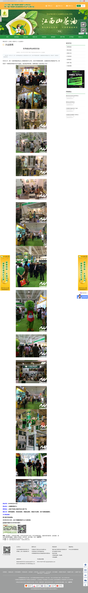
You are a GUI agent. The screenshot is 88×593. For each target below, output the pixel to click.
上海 (84, 1)
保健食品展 (10, 571)
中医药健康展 (18, 571)
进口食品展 (42, 571)
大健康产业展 (78, 571)
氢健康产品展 (70, 571)
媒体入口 (70, 5)
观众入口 (60, 5)
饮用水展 (36, 571)
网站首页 (5, 41)
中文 (79, 5)
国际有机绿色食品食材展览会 (72, 95)
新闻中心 (80, 36)
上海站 (10, 41)
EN (83, 5)
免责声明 (39, 537)
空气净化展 (48, 571)
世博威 (7, 517)
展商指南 (16, 36)
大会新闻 (20, 41)
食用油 (15, 63)
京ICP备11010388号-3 (52, 588)
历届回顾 (69, 65)
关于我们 (71, 36)
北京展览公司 (47, 573)
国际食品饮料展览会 (70, 102)
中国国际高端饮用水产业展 (72, 108)
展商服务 (53, 36)
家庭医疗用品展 (62, 571)
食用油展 (31, 571)
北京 (80, 1)
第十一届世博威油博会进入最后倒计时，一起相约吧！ (18, 538)
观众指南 (25, 36)
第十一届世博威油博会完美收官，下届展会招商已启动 (18, 539)
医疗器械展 (55, 571)
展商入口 (50, 5)
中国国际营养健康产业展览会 (72, 114)
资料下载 (62, 36)
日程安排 (44, 36)
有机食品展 (24, 571)
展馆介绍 (35, 36)
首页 (7, 36)
